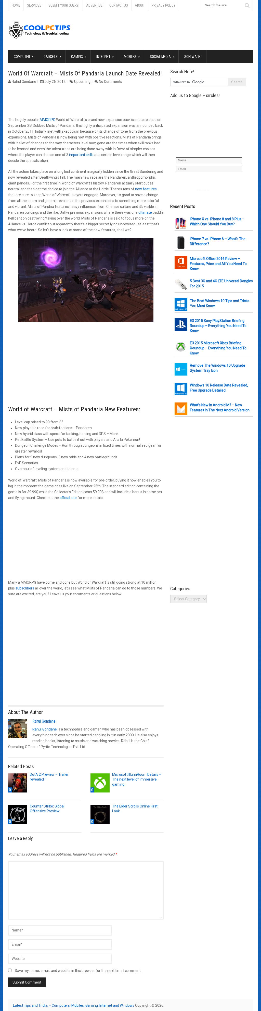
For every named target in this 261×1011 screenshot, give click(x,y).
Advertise (94, 5)
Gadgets (52, 56)
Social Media (162, 56)
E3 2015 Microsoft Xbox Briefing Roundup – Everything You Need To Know (218, 348)
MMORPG (47, 120)
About (140, 5)
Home (16, 5)
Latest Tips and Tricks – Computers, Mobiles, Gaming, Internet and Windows (73, 1005)
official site (68, 498)
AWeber (214, 190)
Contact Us (118, 5)
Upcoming (82, 82)
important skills (81, 155)
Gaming (78, 56)
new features (146, 189)
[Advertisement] (85, 101)
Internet (105, 56)
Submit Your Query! (63, 5)
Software (192, 57)
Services (34, 5)
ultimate (145, 212)
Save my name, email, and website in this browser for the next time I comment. (78, 971)
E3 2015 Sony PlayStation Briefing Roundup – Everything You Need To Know (218, 326)
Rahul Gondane (24, 82)
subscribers (25, 588)
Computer (23, 56)
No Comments (110, 82)
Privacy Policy (163, 5)
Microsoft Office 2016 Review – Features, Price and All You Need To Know (218, 264)
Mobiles (132, 56)
